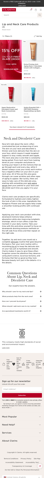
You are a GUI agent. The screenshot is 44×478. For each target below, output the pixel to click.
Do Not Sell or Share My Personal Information (22, 470)
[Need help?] (39, 466)
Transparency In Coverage (22, 466)
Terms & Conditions (11, 458)
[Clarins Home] (9, 10)
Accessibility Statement (14, 462)
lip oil (14, 246)
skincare (14, 242)
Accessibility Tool (32, 462)
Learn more (6, 348)
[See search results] (39, 15)
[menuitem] (31, 10)
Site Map (37, 458)
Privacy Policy (26, 458)
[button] (6, 30)
